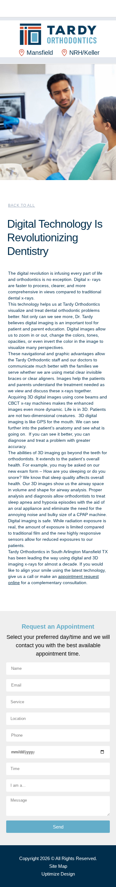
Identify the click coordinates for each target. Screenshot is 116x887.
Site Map (58, 866)
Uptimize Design (58, 873)
